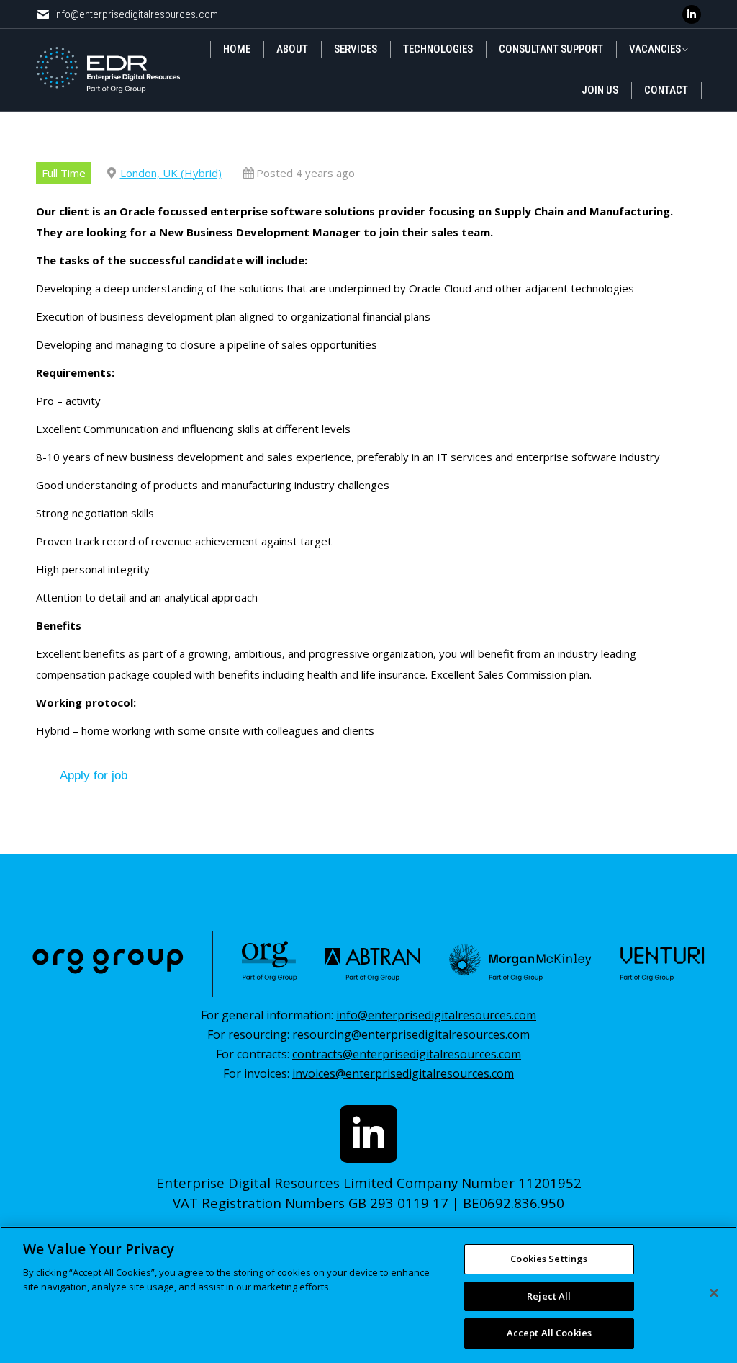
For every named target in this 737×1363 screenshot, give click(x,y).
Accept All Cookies (549, 1332)
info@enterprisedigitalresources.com (136, 14)
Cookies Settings (548, 1258)
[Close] (714, 1293)
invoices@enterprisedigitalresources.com (403, 1073)
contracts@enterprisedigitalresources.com (406, 1054)
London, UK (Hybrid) (171, 173)
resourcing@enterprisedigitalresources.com (411, 1034)
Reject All (549, 1296)
